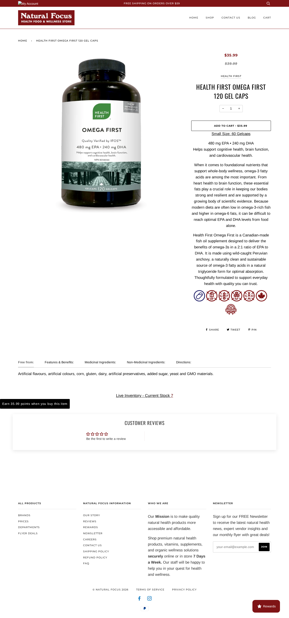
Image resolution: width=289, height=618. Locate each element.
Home (193, 17)
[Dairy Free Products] (211, 300)
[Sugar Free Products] (236, 300)
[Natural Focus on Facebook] (139, 599)
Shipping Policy (96, 551)
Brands (24, 515)
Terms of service (150, 589)
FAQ (86, 563)
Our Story (91, 515)
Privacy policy (184, 589)
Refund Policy (95, 557)
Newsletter (93, 533)
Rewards (90, 527)
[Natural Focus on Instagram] (149, 599)
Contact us (230, 17)
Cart (267, 17)
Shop (210, 17)
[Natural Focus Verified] (231, 313)
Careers (90, 539)
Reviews (89, 521)
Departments (29, 527)
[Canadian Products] (261, 300)
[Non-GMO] (249, 300)
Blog (252, 17)
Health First (231, 76)
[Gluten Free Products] (224, 300)
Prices (23, 521)
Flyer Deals (28, 533)
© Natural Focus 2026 (110, 589)
